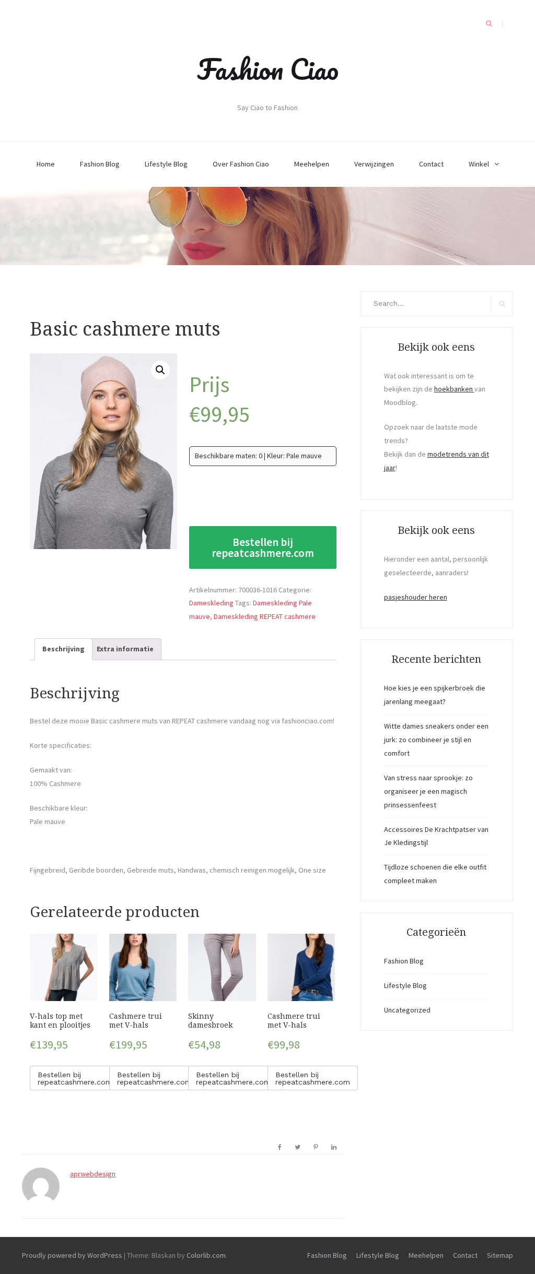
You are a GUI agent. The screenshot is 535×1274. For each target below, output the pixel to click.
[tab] (63, 649)
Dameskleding (211, 603)
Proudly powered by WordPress (72, 1255)
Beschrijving (63, 648)
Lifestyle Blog (166, 164)
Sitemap (500, 1255)
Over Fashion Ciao (241, 164)
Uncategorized (407, 1010)
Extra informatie (125, 648)
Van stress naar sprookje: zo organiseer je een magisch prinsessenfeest (428, 791)
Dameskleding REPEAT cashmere (265, 616)
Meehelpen (311, 164)
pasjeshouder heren (415, 597)
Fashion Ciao (268, 69)
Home (46, 164)
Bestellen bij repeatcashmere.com (263, 547)
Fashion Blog (100, 164)
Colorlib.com (206, 1255)
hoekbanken (454, 389)
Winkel (479, 164)
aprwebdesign (92, 1173)
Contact (431, 164)
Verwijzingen (374, 164)
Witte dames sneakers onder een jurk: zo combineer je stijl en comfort (436, 739)
